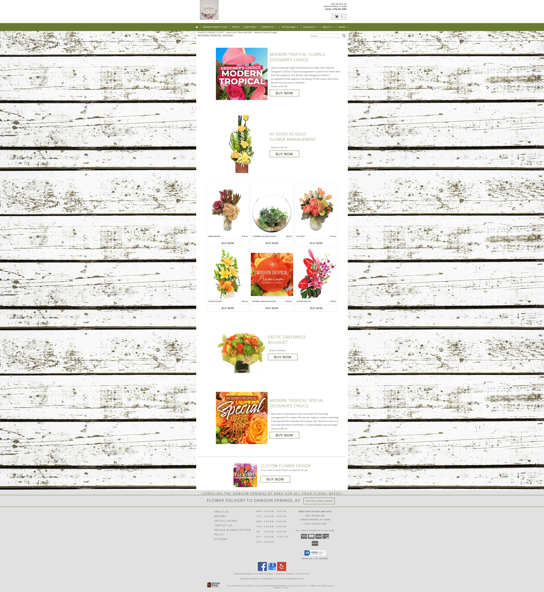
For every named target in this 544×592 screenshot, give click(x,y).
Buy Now (284, 93)
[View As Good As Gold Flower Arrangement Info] (242, 144)
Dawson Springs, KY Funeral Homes (254, 573)
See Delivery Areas (319, 501)
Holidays (309, 27)
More (342, 27)
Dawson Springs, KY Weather (256, 578)
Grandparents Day (215, 27)
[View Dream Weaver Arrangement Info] (228, 209)
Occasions (289, 27)
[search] (344, 35)
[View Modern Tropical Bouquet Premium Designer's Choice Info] (272, 274)
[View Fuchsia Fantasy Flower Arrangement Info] (316, 274)
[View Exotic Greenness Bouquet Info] (241, 347)
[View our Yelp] (281, 570)
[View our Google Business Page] (272, 570)
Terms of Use (281, 587)
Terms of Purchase (321, 585)
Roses (236, 27)
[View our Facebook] (262, 570)
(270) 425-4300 (339, 9)
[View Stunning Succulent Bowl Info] (272, 209)
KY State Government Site (289, 578)
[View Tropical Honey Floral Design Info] (228, 274)
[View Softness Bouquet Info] (316, 209)
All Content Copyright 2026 (244, 585)
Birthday (250, 27)
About (327, 27)
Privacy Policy (298, 585)
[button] (338, 16)
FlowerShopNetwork (274, 585)
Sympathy (267, 27)
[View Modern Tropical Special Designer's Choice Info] (242, 417)
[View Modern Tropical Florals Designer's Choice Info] (242, 73)
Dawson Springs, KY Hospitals (293, 573)
